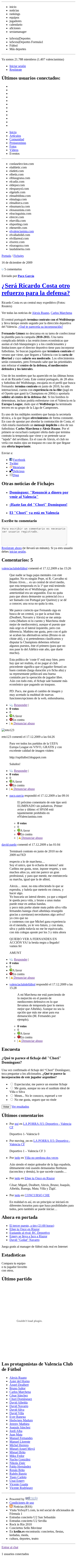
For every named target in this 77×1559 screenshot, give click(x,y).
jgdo (17, 1157)
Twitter (13, 463)
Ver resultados (20, 1106)
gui (17, 1123)
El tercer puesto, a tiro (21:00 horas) (31, 1225)
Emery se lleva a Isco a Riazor (28, 1236)
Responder (20, 705)
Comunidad (16, 139)
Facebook (19, 459)
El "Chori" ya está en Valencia (34, 513)
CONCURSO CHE (37, 1195)
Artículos (15, 135)
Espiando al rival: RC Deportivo (29, 1232)
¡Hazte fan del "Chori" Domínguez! (38, 504)
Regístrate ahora (12, 548)
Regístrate (15, 69)
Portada (6, 255)
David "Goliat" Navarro (24, 1240)
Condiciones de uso (21, 1502)
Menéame (19, 467)
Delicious (18, 471)
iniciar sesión (17, 551)
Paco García (26, 276)
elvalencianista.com (21, 231)
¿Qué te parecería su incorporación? (40, 326)
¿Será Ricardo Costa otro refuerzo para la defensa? (36, 289)
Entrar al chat (10, 1547)
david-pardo (9, 844)
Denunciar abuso (24, 723)
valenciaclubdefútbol (14, 568)
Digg (16, 475)
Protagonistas (17, 143)
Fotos (12, 146)
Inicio (13, 132)
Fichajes (18, 255)
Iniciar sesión (17, 66)
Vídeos (13, 150)
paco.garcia (16, 795)
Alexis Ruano (40, 313)
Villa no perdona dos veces (41, 1157)
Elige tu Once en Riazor (40, 1178)
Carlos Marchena (61, 313)
